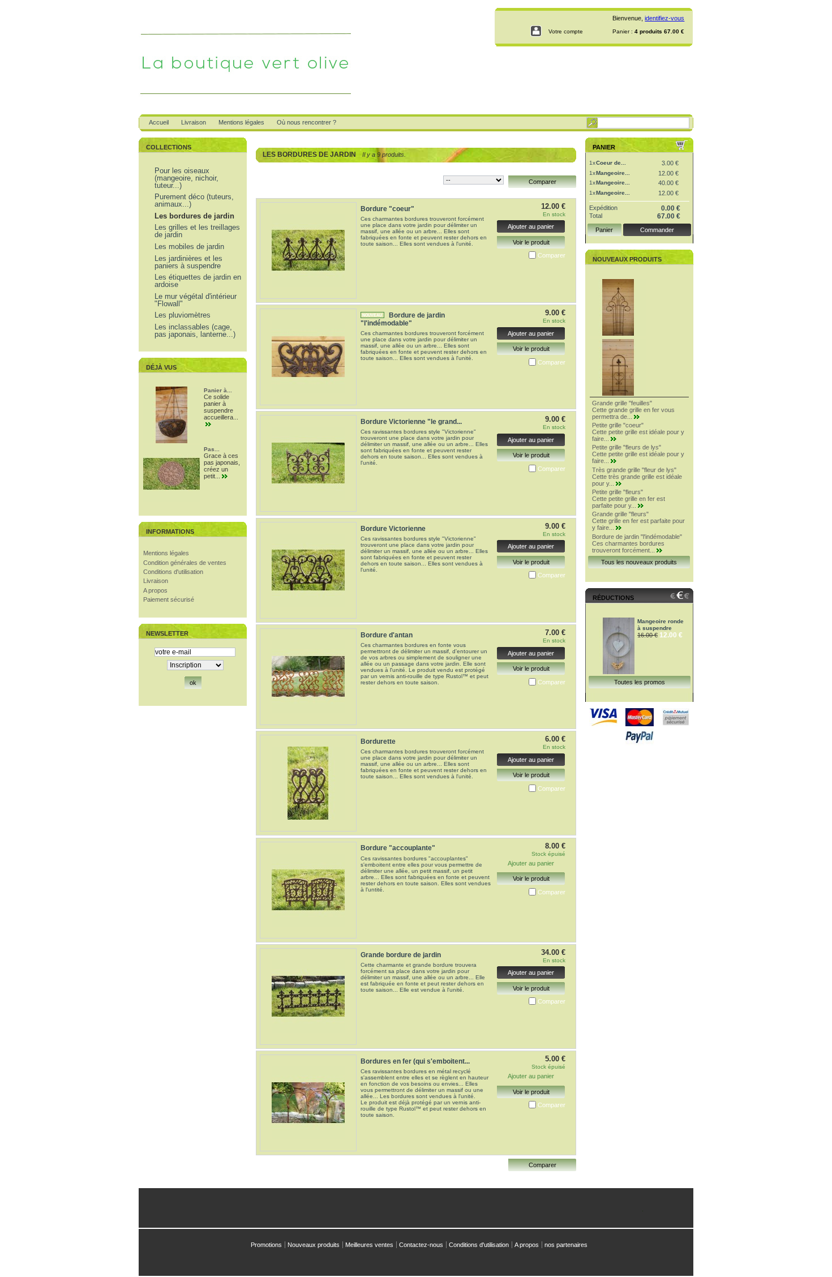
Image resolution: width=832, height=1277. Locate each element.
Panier (604, 147)
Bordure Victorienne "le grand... (411, 422)
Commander (657, 229)
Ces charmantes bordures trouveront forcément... (628, 547)
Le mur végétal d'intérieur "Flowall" (196, 300)
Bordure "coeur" (387, 209)
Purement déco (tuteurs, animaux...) (194, 200)
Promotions (266, 1244)
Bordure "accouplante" (398, 848)
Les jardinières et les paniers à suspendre (188, 262)
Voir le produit (531, 242)
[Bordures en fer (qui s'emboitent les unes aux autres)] (308, 1103)
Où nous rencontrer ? (306, 122)
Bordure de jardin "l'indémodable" (403, 319)
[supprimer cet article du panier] (685, 163)
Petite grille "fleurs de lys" (626, 447)
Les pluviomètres (183, 315)
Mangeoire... (613, 173)
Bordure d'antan (387, 635)
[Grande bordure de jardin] (308, 996)
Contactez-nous (421, 1244)
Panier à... (218, 390)
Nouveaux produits (627, 259)
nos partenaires (565, 1244)
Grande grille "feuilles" (622, 403)
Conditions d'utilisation (173, 571)
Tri (435, 178)
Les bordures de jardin (194, 216)
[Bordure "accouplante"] (308, 890)
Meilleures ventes (369, 1244)
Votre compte (565, 31)
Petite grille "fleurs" (617, 491)
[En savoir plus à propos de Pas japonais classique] (226, 476)
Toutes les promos (639, 682)
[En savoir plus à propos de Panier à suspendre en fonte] (210, 424)
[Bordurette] (308, 783)
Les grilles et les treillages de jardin (197, 231)
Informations (170, 531)
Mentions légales (241, 122)
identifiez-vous (664, 18)
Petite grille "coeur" (618, 425)
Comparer (551, 255)
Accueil (159, 122)
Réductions (613, 597)
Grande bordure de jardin (401, 955)
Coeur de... (611, 163)
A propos (155, 590)
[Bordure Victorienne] (308, 570)
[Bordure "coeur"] (308, 250)
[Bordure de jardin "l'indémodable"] (308, 356)
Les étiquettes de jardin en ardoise (198, 281)
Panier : (622, 31)
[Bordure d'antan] (308, 676)
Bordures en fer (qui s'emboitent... (415, 1061)
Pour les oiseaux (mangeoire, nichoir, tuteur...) (186, 178)
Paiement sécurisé (168, 599)
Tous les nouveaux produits (639, 562)
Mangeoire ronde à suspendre (660, 624)
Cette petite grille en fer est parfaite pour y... (628, 502)
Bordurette (378, 741)
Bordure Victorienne (393, 529)
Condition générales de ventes (184, 562)
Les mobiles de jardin (189, 246)
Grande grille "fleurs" (620, 514)
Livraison (193, 122)
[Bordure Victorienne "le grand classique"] (308, 463)
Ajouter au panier (531, 226)
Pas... (212, 449)
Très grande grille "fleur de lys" (634, 469)
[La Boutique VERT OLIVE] (213, 57)
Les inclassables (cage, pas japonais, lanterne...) (195, 330)
